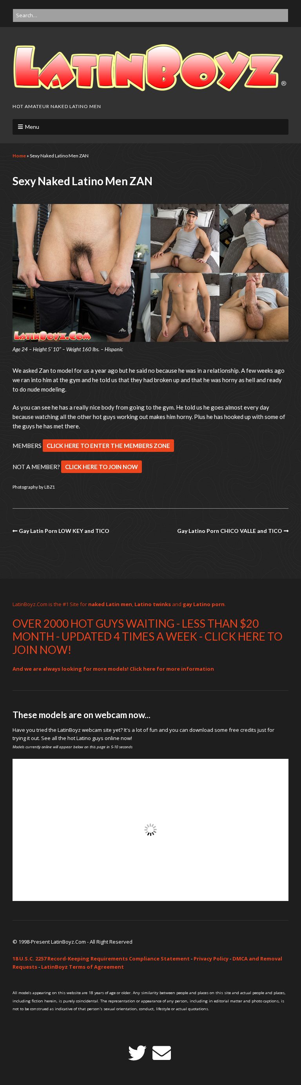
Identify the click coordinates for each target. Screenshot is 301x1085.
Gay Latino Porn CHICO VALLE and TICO (229, 530)
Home (19, 156)
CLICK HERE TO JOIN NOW (101, 466)
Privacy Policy (211, 958)
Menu (32, 126)
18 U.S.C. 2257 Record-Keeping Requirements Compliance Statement (101, 958)
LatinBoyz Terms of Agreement (82, 966)
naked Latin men (110, 604)
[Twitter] (137, 1053)
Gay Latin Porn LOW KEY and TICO (64, 530)
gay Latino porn (204, 604)
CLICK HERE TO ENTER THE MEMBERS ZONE (108, 445)
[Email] (161, 1053)
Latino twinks (152, 604)
